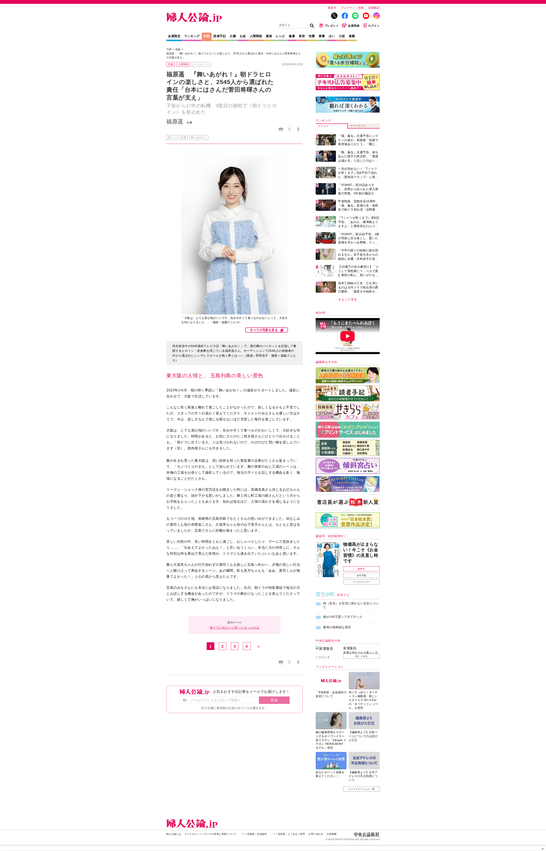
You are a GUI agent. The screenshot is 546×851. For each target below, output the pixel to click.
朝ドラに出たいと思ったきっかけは (234, 627)
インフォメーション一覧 (361, 789)
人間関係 (256, 36)
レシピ (280, 36)
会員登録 (353, 25)
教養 (322, 36)
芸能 (206, 36)
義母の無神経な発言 (337, 627)
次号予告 (361, 575)
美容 (302, 36)
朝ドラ (172, 137)
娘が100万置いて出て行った (343, 616)
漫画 (269, 36)
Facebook (298, 129)
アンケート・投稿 (352, 7)
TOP (169, 49)
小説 (342, 36)
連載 (352, 36)
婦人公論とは (173, 834)
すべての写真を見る (264, 330)
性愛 (312, 36)
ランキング (192, 36)
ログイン (374, 25)
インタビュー (201, 64)
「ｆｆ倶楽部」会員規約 (253, 834)
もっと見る (349, 299)
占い (332, 36)
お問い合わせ (315, 834)
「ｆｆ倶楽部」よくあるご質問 (287, 834)
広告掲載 (332, 834)
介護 (233, 36)
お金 (243, 36)
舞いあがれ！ (199, 137)
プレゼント (331, 25)
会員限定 (174, 36)
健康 (292, 36)
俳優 (183, 137)
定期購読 (374, 7)
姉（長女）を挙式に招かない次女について (351, 605)
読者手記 (219, 36)
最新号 (332, 7)
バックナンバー (361, 582)
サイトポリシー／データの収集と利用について (210, 834)
